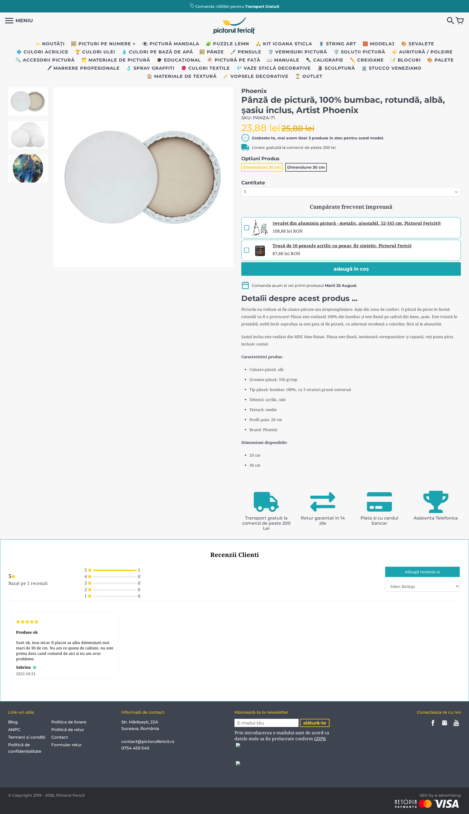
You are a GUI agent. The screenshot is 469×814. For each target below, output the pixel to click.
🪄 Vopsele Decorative (256, 76)
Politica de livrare (68, 722)
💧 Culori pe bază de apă (157, 52)
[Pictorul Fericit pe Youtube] (456, 726)
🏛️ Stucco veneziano (392, 68)
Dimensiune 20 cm (262, 167)
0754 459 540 (135, 748)
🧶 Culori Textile (205, 68)
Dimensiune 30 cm (306, 167)
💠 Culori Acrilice (42, 52)
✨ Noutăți (50, 43)
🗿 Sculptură (336, 68)
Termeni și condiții (26, 737)
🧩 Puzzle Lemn (227, 43)
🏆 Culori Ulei (95, 52)
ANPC (14, 729)
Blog (13, 722)
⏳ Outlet (308, 76)
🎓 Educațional (179, 60)
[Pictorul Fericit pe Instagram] (444, 726)
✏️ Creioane (367, 60)
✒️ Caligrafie (324, 60)
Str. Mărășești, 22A (139, 722)
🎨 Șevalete (417, 43)
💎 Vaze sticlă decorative (273, 68)
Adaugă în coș (351, 269)
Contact (59, 737)
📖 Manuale (283, 60)
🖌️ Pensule (245, 52)
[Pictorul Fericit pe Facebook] (433, 726)
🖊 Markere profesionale (83, 68)
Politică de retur (67, 729)
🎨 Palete (440, 60)
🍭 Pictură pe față (233, 60)
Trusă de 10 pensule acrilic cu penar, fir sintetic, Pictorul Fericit (341, 246)
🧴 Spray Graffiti (150, 68)
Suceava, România (140, 728)
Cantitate (253, 183)
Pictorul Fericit (70, 795)
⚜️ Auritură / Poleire (422, 52)
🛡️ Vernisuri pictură (297, 52)
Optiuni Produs (260, 159)
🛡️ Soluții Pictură (359, 52)
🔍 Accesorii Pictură (45, 60)
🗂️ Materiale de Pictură (115, 60)
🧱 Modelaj (379, 43)
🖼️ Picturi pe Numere (101, 43)
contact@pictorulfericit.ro (148, 741)
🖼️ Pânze (211, 52)
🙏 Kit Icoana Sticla (284, 43)
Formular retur (66, 744)
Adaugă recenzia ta (422, 571)
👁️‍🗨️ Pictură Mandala (170, 43)
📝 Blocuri (405, 60)
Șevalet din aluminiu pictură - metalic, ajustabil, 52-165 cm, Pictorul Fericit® (356, 223)
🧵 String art (337, 43)
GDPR (320, 739)
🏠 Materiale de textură (182, 76)
